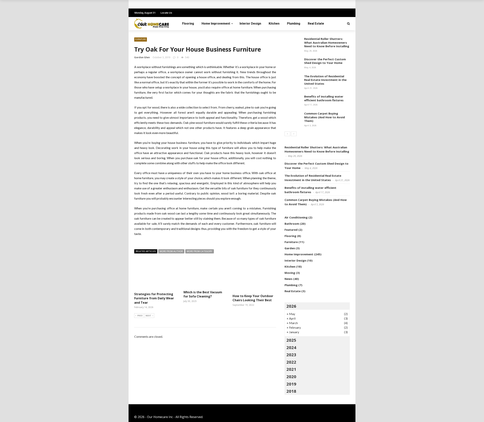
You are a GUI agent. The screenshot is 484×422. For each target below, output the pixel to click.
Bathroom (292, 223)
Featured (291, 230)
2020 (291, 376)
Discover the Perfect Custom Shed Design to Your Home (325, 61)
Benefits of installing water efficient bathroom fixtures (324, 98)
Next (148, 315)
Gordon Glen (142, 57)
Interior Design (250, 23)
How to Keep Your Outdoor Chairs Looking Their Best (253, 298)
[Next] (294, 134)
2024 (291, 347)
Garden (290, 248)
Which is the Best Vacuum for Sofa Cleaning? (202, 294)
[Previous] (287, 134)
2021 (291, 369)
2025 (291, 340)
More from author (171, 251)
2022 (291, 362)
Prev (140, 315)
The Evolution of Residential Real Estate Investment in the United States (325, 79)
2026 (291, 306)
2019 (291, 384)
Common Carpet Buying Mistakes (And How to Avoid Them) (324, 117)
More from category (199, 251)
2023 (291, 354)
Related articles (146, 251)
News (288, 279)
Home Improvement (216, 23)
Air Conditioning (296, 217)
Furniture (140, 39)
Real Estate (316, 23)
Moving (290, 273)
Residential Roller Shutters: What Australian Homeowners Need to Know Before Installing (326, 42)
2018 (291, 391)
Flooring (188, 23)
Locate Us (166, 12)
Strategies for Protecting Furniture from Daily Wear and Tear (184, 4)
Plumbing (293, 23)
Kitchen (274, 23)
